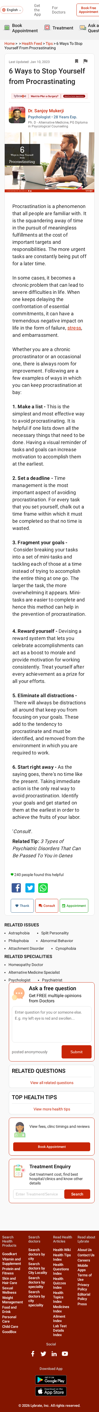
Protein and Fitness (11, 1271)
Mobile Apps (83, 1267)
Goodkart (9, 1254)
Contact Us (86, 1255)
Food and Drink (9, 1309)
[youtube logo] (65, 1356)
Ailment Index (59, 1318)
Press (82, 1304)
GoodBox (9, 1332)
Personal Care (9, 1319)
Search (77, 1194)
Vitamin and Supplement (11, 1261)
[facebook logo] (32, 1356)
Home (9, 43)
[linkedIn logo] (54, 1356)
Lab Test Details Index (60, 1330)
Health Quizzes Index (59, 1283)
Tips (49, 43)
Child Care (10, 1327)
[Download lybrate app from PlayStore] (51, 1383)
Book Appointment (52, 1147)
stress (74, 328)
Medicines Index (61, 1309)
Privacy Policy (83, 1287)
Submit (76, 1052)
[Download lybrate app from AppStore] (51, 1395)
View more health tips (52, 1109)
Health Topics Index (58, 1297)
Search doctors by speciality (36, 1282)
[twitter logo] (43, 1356)
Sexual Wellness (9, 1290)
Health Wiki (62, 1250)
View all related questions (51, 1082)
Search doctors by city (36, 1254)
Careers (84, 1260)
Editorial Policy (84, 1296)
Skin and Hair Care (9, 1280)
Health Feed (32, 43)
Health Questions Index (61, 1269)
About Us (85, 1250)
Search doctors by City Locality (37, 1268)
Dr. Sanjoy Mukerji (46, 110)
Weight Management (12, 1300)
